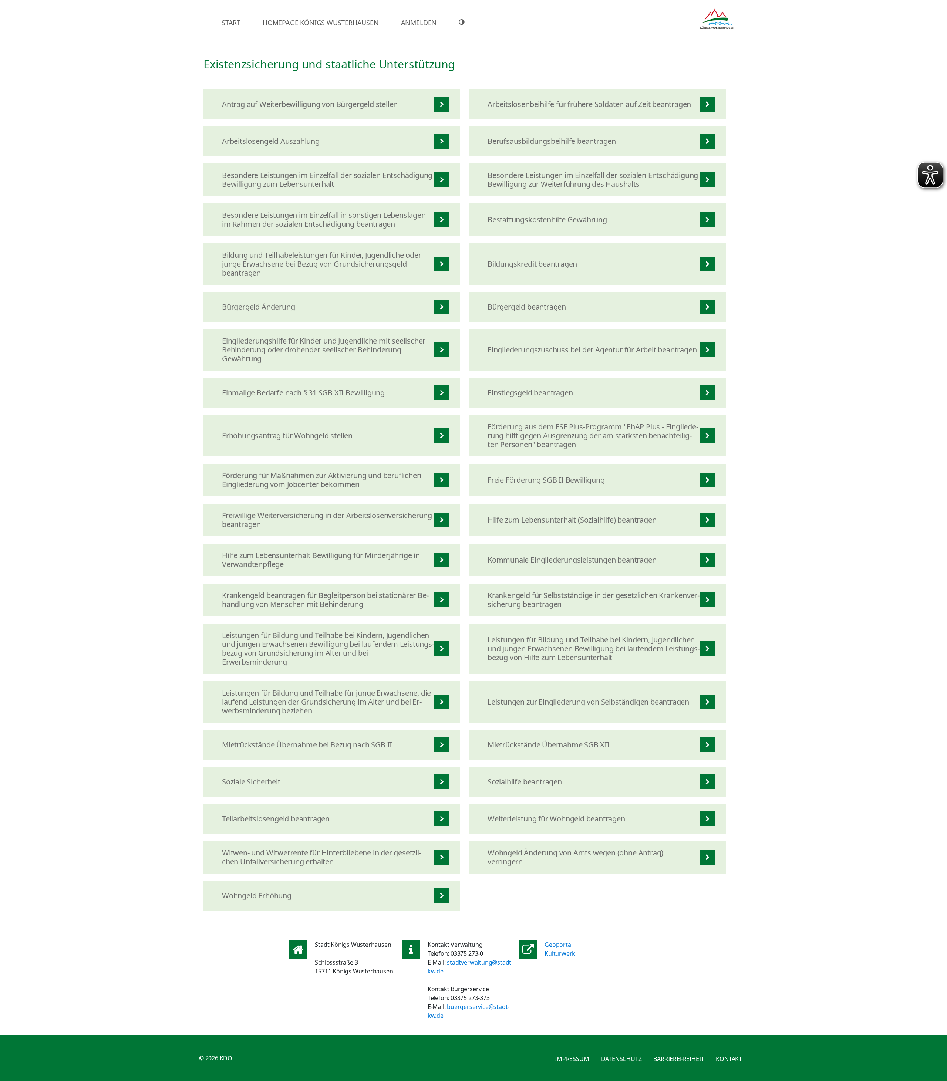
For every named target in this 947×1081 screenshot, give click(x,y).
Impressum (572, 1059)
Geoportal (558, 944)
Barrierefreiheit (678, 1059)
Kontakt (729, 1059)
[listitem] (331, 104)
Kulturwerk (560, 953)
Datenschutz (621, 1059)
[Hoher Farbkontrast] (462, 22)
